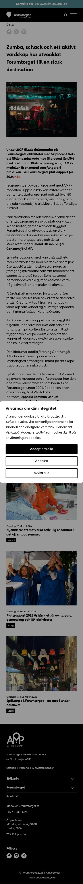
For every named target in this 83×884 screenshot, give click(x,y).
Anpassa (41, 461)
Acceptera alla (41, 449)
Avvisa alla (41, 473)
